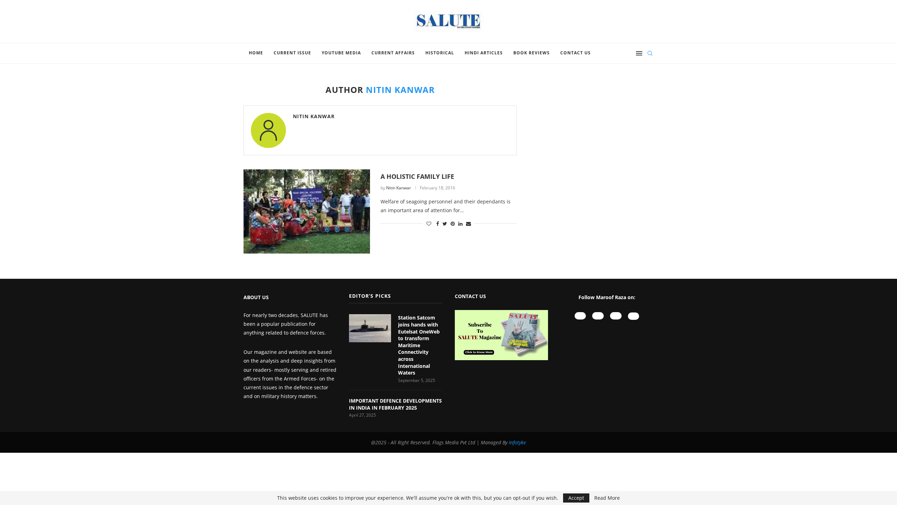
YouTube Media (341, 53)
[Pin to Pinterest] (453, 223)
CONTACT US (470, 296)
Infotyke (517, 442)
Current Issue (292, 53)
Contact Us (575, 53)
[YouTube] (580, 315)
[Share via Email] (468, 223)
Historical (439, 53)
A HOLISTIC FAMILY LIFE (417, 176)
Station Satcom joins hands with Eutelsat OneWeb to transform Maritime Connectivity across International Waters (419, 345)
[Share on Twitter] (445, 223)
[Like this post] (428, 223)
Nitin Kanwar (314, 116)
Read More (607, 498)
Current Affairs (393, 53)
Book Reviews (531, 53)
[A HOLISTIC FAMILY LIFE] (307, 211)
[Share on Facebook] (437, 223)
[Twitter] (633, 316)
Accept (576, 497)
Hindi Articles (484, 53)
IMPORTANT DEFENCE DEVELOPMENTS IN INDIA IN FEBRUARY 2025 (395, 404)
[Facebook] (616, 315)
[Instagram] (598, 315)
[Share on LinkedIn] (460, 223)
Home (256, 53)
